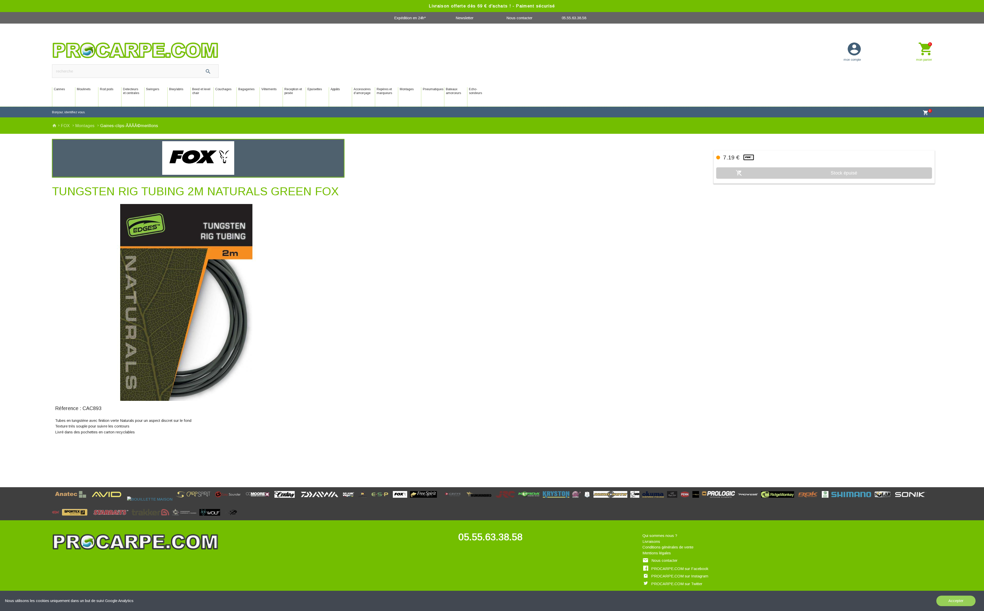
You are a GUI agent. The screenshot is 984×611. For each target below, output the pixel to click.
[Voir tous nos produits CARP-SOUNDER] (229, 499)
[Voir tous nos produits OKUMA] (654, 499)
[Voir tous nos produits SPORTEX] (76, 517)
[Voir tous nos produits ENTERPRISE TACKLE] (364, 499)
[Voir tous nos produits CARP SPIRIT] (195, 499)
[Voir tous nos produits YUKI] (231, 517)
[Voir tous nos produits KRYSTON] (557, 499)
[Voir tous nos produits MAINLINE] (577, 499)
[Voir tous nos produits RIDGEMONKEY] (779, 499)
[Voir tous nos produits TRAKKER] (152, 517)
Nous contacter (519, 18)
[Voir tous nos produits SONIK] (912, 499)
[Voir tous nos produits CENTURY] (286, 499)
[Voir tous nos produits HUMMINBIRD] (481, 499)
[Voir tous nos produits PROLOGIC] (720, 499)
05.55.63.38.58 (574, 18)
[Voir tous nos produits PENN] (686, 499)
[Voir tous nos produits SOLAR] (884, 499)
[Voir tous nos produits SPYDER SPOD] (91, 517)
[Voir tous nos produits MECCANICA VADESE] (588, 499)
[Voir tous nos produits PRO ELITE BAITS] (697, 499)
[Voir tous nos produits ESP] (381, 499)
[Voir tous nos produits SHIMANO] (852, 499)
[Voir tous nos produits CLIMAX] (299, 499)
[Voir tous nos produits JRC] (507, 499)
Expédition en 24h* (410, 18)
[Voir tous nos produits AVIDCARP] (108, 499)
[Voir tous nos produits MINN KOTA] (611, 499)
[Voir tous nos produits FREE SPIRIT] (425, 499)
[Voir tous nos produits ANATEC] (72, 499)
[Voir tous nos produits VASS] (185, 517)
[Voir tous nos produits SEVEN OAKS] (827, 499)
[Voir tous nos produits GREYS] (454, 499)
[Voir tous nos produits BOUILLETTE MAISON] (151, 499)
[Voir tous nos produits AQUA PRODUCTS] (90, 499)
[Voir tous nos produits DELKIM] (349, 499)
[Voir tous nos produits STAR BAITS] (112, 517)
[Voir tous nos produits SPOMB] (57, 517)
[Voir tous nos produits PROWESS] (749, 499)
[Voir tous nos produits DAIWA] (321, 499)
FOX (66, 125)
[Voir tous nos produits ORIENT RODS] (673, 499)
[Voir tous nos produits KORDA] (530, 499)
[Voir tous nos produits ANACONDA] (53, 499)
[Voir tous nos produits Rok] (809, 499)
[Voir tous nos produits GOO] (441, 499)
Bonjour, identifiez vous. (68, 112)
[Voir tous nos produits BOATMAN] (125, 499)
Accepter (955, 600)
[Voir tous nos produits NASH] (636, 499)
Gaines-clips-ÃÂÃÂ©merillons (129, 125)
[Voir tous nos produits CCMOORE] (259, 499)
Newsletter (465, 18)
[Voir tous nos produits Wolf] (211, 517)
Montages (85, 125)
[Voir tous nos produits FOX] (401, 499)
